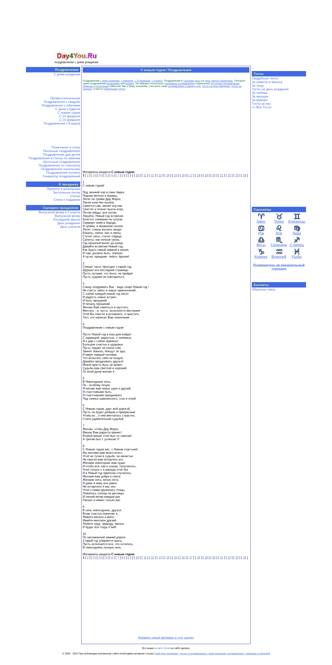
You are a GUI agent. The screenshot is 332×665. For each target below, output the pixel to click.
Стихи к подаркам (67, 199)
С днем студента (67, 109)
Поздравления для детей (61, 154)
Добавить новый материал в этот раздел (166, 637)
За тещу (258, 85)
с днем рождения (109, 80)
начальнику (113, 83)
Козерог (261, 257)
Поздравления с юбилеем (61, 105)
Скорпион (279, 245)
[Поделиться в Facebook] (25, 46)
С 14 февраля (69, 116)
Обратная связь (263, 289)
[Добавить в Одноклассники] (25, 54)
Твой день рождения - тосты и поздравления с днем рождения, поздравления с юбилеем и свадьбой (212, 653)
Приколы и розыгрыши (63, 189)
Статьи (75, 196)
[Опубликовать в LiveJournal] (25, 97)
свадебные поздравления (179, 83)
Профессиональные (65, 98)
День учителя (70, 226)
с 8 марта (157, 80)
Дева (296, 233)
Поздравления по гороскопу (59, 165)
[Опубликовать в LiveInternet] (25, 88)
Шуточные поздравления (61, 161)
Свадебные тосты (265, 78)
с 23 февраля (142, 80)
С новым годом (69, 112)
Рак (261, 233)
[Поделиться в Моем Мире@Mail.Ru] (25, 37)
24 (244, 175)
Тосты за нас (261, 103)
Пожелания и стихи (65, 147)
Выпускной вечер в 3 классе (59, 212)
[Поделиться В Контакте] (25, 63)
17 (190, 175)
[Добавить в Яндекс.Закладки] (25, 114)
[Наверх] (25, 140)
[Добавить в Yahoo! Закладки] (25, 123)
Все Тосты (263, 107)
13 (160, 175)
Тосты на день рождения (270, 89)
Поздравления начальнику (60, 169)
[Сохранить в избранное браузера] (25, 131)
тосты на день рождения (216, 86)
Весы (261, 245)
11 (144, 175)
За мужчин (259, 100)
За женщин (260, 96)
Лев (279, 233)
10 (137, 175)
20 (213, 175)
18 (198, 175)
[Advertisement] (189, 32)
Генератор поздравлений (61, 176)
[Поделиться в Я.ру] (25, 106)
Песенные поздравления (61, 151)
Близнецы (296, 221)
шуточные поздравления (225, 83)
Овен (261, 221)
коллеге (129, 83)
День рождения (68, 223)
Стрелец (297, 245)
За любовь (259, 92)
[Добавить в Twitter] (25, 71)
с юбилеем (127, 80)
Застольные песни (66, 192)
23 (236, 175)
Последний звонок (66, 219)
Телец (279, 221)
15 (175, 175)
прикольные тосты (114, 88)
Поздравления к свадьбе (62, 102)
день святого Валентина (219, 80)
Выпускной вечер (67, 216)
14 (167, 175)
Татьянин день (191, 80)
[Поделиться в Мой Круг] (25, 80)
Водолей (278, 257)
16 (183, 175)
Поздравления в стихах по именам (54, 158)
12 (152, 175)
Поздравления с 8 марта (62, 123)
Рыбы (297, 257)
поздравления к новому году (184, 86)
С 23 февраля (69, 120)
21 (221, 175)
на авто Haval (162, 648)
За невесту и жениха (267, 82)
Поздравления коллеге (63, 172)
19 (206, 175)
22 (229, 175)
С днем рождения (67, 74)
